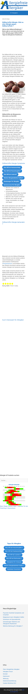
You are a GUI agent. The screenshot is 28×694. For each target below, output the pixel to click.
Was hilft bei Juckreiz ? (14, 555)
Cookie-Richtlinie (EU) (9, 683)
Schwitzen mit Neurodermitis (11, 619)
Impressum (6, 676)
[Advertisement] (14, 45)
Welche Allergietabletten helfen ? (14, 565)
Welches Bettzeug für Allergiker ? (13, 626)
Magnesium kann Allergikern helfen (13, 617)
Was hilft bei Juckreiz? (10, 174)
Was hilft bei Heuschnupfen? (12, 171)
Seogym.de (15, 691)
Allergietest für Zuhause (14, 562)
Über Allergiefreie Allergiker (11, 669)
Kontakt (5, 674)
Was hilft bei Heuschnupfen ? (14, 547)
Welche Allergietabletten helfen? (13, 178)
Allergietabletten (7, 263)
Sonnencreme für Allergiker (12, 185)
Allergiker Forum (8, 671)
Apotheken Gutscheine (14, 569)
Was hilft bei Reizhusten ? (14, 558)
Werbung (5, 678)
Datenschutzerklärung (9, 681)
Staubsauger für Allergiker (11, 181)
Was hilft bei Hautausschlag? (12, 167)
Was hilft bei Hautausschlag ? (14, 551)
